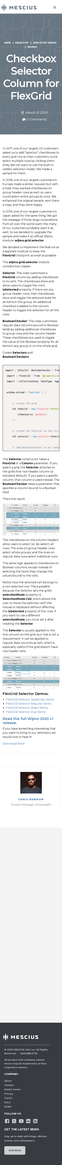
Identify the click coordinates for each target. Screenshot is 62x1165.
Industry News (44, 42)
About (8, 1080)
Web (7, 42)
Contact (9, 1085)
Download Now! (13, 743)
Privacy (8, 1093)
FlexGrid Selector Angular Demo (28, 703)
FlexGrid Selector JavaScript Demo (30, 699)
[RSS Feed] (35, 1120)
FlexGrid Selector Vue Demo (26, 712)
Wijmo (32, 46)
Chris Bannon (31, 799)
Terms (8, 1098)
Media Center (12, 1089)
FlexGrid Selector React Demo (27, 707)
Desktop (22, 42)
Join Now (14, 1150)
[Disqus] (31, 881)
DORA (7, 1106)
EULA (7, 1102)
